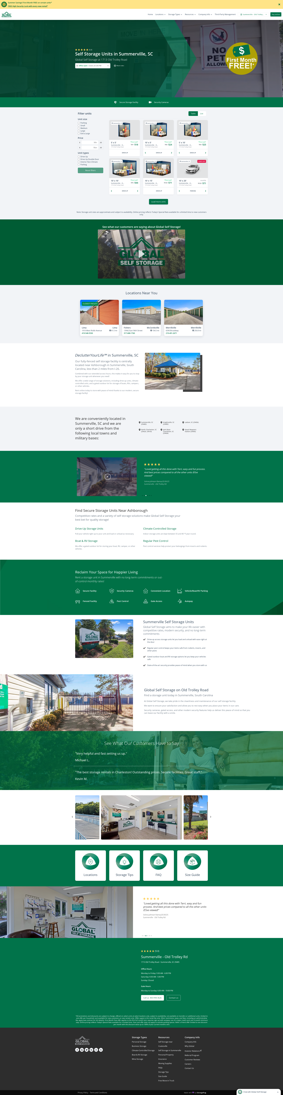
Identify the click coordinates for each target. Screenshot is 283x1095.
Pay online (276, 14)
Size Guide (162, 1076)
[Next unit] (171, 153)
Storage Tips (163, 1072)
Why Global (189, 1046)
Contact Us (189, 1068)
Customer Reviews (192, 1059)
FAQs (160, 1067)
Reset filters (90, 170)
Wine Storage (137, 1059)
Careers (188, 1064)
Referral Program (192, 1055)
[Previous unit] (145, 153)
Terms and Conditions (98, 1092)
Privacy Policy (83, 1092)
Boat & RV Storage (139, 1055)
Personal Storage (139, 1042)
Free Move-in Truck (166, 1080)
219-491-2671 (171, 333)
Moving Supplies (165, 1063)
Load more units (158, 201)
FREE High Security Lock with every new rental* (28, 6)
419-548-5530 (87, 333)
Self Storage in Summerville (169, 1050)
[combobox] (92, 65)
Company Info (190, 1042)
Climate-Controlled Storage (143, 1050)
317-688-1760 (129, 333)
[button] (118, 66)
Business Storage (139, 1046)
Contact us (173, 998)
